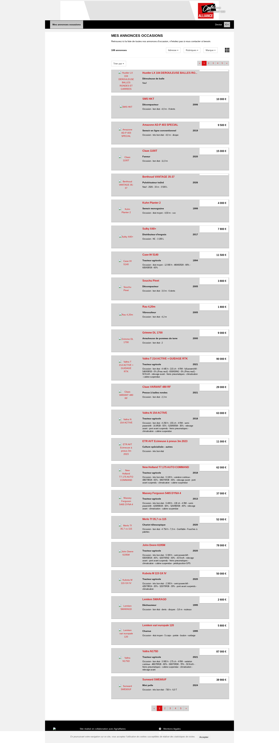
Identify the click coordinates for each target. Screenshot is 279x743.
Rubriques (191, 50)
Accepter (203, 737)
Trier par (118, 63)
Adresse (172, 50)
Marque (210, 50)
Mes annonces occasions (66, 24)
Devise (218, 24)
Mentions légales (172, 729)
